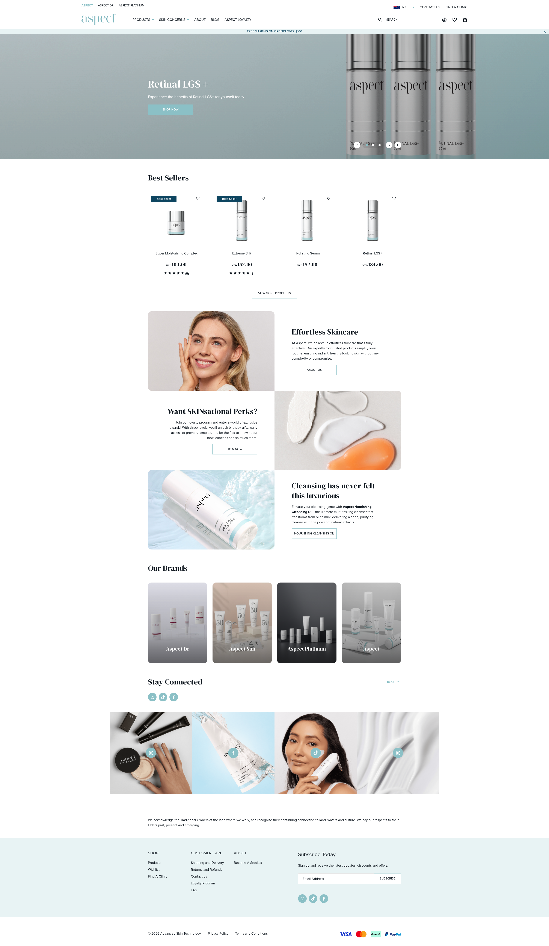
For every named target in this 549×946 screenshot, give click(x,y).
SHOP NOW (170, 109)
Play (398, 145)
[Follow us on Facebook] (173, 697)
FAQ (194, 890)
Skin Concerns (172, 19)
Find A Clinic (456, 7)
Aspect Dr (106, 5)
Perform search (381, 19)
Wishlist (154, 869)
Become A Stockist (248, 862)
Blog (215, 19)
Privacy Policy (218, 933)
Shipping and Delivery (207, 862)
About (200, 19)
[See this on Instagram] (151, 753)
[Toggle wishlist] (198, 198)
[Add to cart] (196, 241)
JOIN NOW (235, 449)
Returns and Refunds (206, 869)
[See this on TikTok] (315, 753)
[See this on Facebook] (233, 753)
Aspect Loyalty (238, 19)
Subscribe (387, 878)
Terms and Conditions (251, 933)
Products (141, 19)
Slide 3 (373, 145)
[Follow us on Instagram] (152, 697)
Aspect (87, 5)
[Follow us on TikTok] (163, 697)
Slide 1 (367, 145)
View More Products (274, 293)
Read (390, 682)
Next (389, 145)
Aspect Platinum (131, 5)
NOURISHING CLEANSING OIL (314, 533)
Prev (357, 145)
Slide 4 (380, 145)
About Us (314, 370)
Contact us (430, 7)
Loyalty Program (203, 883)
